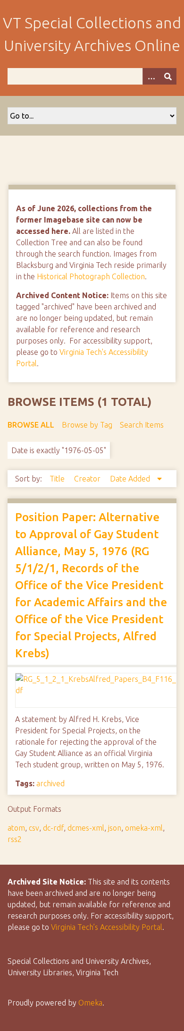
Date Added (131, 478)
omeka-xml (144, 828)
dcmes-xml (85, 828)
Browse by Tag (87, 425)
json (114, 828)
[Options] (150, 76)
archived (50, 783)
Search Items (142, 425)
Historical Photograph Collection (91, 276)
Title (58, 478)
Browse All (31, 425)
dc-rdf (53, 828)
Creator (88, 478)
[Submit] (167, 76)
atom (16, 828)
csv (34, 828)
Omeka (90, 1002)
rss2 (15, 839)
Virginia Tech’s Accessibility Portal (106, 927)
